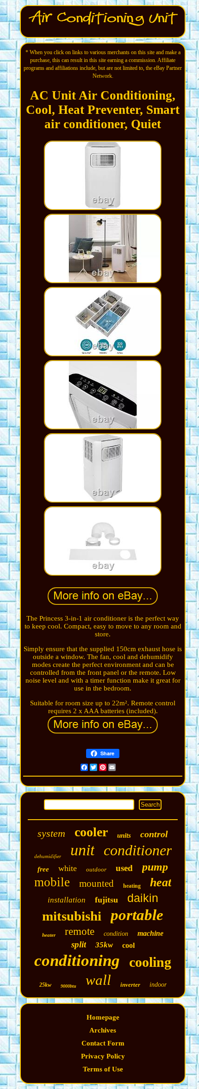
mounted (96, 883)
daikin (142, 897)
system (51, 833)
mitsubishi (71, 916)
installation (67, 900)
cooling (150, 962)
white (67, 868)
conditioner (138, 850)
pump (155, 867)
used (124, 868)
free (43, 869)
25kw (45, 985)
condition (116, 933)
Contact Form (102, 1043)
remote (79, 931)
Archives (102, 1030)
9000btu (68, 986)
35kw (104, 944)
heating (132, 886)
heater (49, 935)
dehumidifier (47, 856)
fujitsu (106, 899)
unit (82, 850)
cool (128, 945)
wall (98, 980)
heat (160, 882)
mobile (52, 882)
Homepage (103, 1017)
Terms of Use (103, 1069)
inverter (130, 984)
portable (137, 915)
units (124, 835)
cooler (91, 832)
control (154, 834)
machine (150, 933)
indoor (158, 984)
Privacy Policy (103, 1056)
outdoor (96, 869)
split (78, 944)
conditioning (77, 961)
